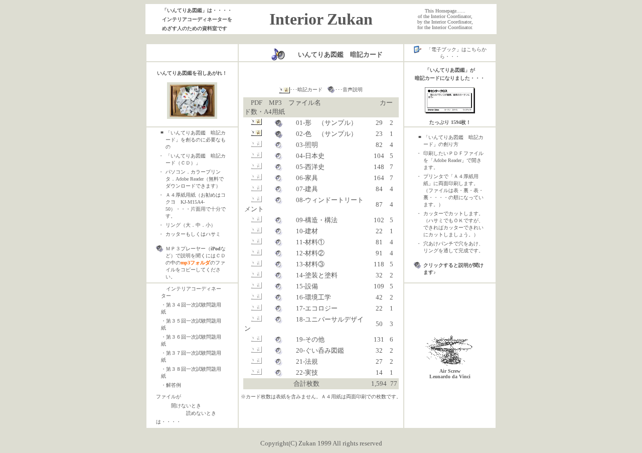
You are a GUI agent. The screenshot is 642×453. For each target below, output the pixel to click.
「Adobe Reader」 (447, 160)
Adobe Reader (190, 179)
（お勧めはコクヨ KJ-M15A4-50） (196, 202)
